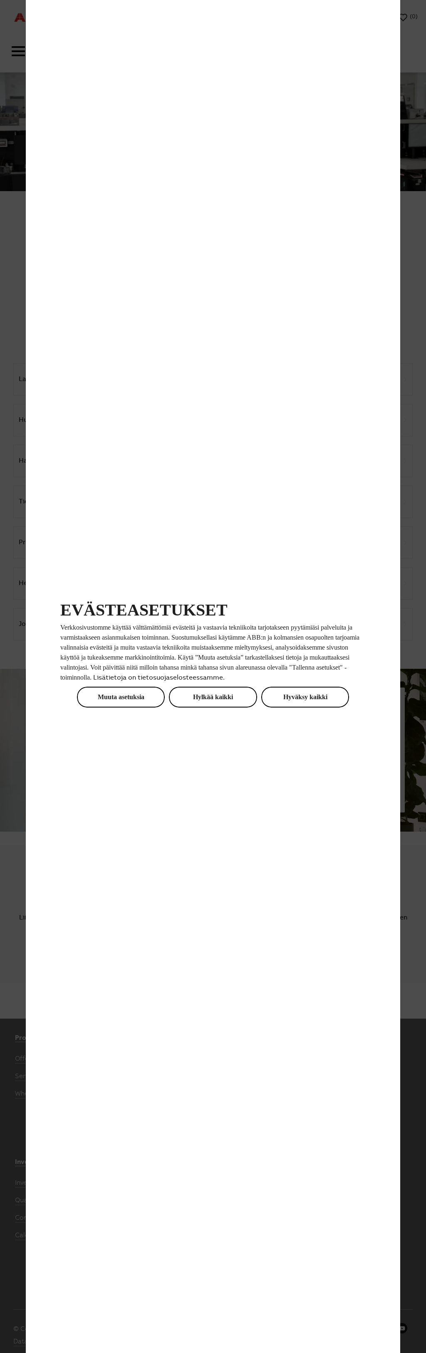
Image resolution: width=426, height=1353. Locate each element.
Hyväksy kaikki (305, 696)
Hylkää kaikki (213, 696)
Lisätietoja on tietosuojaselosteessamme (158, 678)
